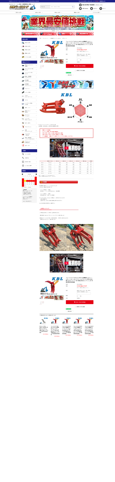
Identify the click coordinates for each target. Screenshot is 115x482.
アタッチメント (45, 38)
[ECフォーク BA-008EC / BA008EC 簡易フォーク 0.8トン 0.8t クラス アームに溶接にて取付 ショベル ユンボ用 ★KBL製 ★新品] (44, 321)
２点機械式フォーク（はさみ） (55, 38)
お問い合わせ (85, 8)
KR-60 (42, 171)
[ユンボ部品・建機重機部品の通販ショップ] (22, 9)
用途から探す (57, 12)
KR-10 (42, 162)
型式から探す (19, 12)
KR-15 (42, 164)
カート (104, 8)
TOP (40, 38)
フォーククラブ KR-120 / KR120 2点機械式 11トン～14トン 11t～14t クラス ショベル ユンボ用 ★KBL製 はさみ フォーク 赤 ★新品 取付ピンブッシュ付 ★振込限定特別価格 (55, 330)
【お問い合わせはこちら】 (27, 194)
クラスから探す (96, 12)
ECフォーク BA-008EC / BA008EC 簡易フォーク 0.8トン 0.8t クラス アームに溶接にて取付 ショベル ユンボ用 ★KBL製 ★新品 (44, 329)
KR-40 (42, 169)
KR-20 (42, 166)
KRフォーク (65, 38)
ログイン (95, 8)
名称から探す (38, 12)
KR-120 (42, 173)
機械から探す (77, 12)
